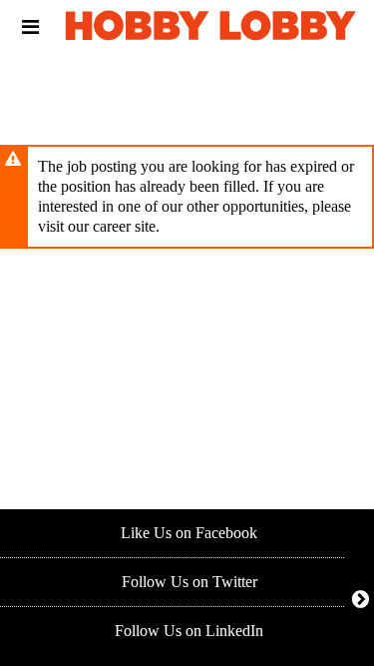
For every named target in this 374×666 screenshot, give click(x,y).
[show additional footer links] (360, 598)
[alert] (187, 197)
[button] (30, 27)
